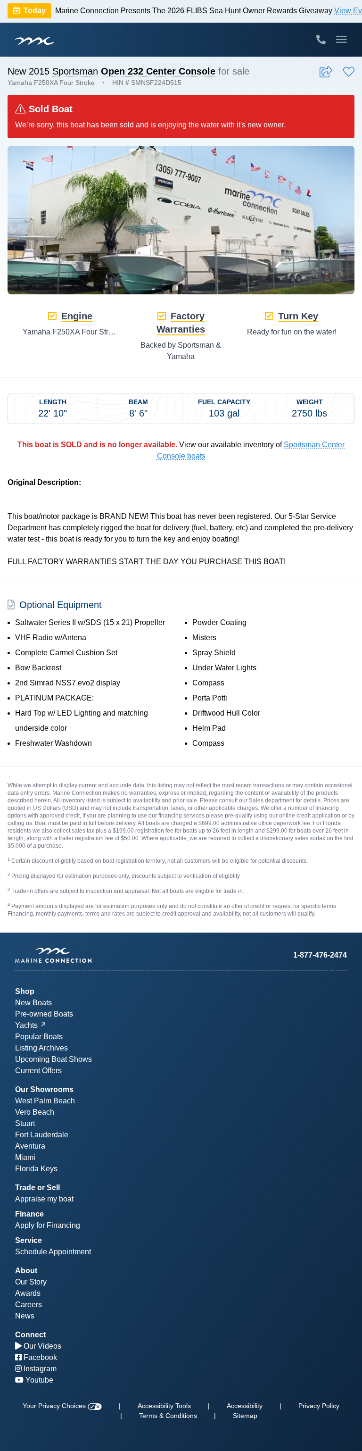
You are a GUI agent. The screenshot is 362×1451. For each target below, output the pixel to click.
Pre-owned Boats (44, 1014)
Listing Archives (41, 1048)
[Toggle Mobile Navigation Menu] (341, 39)
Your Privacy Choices (55, 1405)
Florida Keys (36, 1169)
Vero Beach (34, 1112)
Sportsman (75, 71)
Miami (25, 1157)
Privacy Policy (318, 1405)
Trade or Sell (37, 1188)
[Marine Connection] (34, 40)
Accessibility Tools (164, 1405)
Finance (29, 1214)
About (26, 1271)
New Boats (33, 1003)
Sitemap (245, 1415)
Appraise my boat (44, 1199)
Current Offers (38, 1071)
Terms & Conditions (168, 1415)
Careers (28, 1305)
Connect (30, 1335)
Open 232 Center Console (158, 71)
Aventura (30, 1146)
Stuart (25, 1123)
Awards (28, 1293)
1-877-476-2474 (320, 955)
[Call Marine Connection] (321, 39)
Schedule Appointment (53, 1252)
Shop (24, 991)
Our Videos (41, 1346)
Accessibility (245, 1405)
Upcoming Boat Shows (53, 1059)
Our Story (31, 1282)
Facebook (39, 1357)
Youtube (38, 1380)
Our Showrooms (44, 1089)
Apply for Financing (47, 1225)
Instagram (39, 1369)
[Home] (98, 955)
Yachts (26, 1025)
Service (28, 1240)
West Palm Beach (45, 1101)
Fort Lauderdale (41, 1135)
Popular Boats (39, 1037)
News (24, 1316)
